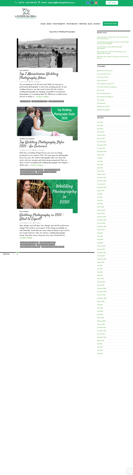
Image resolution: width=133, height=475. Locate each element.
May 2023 (100, 200)
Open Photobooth (102, 80)
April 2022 (100, 243)
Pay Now (112, 3)
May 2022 (100, 239)
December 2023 (101, 177)
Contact (96, 24)
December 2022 (101, 216)
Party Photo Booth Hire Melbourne (107, 87)
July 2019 (99, 344)
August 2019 (100, 340)
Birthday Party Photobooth (105, 70)
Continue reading (43, 97)
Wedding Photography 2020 (46, 244)
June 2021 (100, 269)
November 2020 (101, 291)
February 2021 (101, 282)
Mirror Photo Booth (102, 77)
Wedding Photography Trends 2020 (53, 246)
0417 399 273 (31, 3)
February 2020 (101, 321)
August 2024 (100, 155)
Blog (90, 24)
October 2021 (101, 256)
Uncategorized (101, 103)
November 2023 (101, 181)
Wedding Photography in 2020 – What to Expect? (42, 217)
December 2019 (101, 327)
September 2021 (101, 259)
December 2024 (101, 141)
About (49, 24)
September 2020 (102, 298)
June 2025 (100, 122)
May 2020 (100, 311)
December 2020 (101, 288)
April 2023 (100, 203)
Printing (83, 24)
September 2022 (101, 226)
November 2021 (101, 252)
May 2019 (100, 350)
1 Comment (37, 223)
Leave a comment (35, 81)
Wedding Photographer (39, 101)
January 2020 (101, 324)
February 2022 (101, 246)
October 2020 (101, 295)
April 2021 (100, 275)
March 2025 (100, 132)
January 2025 (101, 138)
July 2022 (100, 233)
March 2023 (100, 207)
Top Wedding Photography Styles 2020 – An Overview (42, 144)
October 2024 (101, 148)
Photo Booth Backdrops (104, 93)
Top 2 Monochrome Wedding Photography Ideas (39, 76)
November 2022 (101, 220)
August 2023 (100, 190)
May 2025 (100, 125)
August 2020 (100, 301)
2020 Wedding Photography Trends (32, 169)
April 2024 (100, 168)
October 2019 (101, 334)
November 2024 (101, 145)
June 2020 (100, 308)
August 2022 (100, 229)
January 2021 (100, 285)
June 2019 (100, 347)
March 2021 (100, 278)
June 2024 (100, 161)
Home (43, 24)
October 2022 (101, 223)
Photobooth (72, 24)
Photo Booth (100, 90)
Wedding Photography (56, 101)
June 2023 (100, 197)
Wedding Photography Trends (30, 246)
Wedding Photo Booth (103, 106)
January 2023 (101, 213)
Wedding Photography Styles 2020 (31, 174)
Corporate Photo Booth (104, 74)
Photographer (25, 101)
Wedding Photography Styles (47, 171)
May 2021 (100, 272)
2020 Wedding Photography (29, 242)
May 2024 (100, 164)
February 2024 (101, 174)
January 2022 (101, 249)
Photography (59, 24)
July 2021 (99, 265)
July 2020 (100, 304)
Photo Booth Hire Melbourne (105, 96)
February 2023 (101, 210)
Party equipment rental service (105, 83)
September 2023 (101, 187)
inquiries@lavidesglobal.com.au (61, 3)
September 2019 (101, 337)
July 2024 (100, 158)
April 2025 (100, 128)
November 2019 (101, 331)
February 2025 (101, 135)
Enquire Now (110, 24)
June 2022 (100, 236)
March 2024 (100, 171)
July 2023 (100, 194)
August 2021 (100, 262)
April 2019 (100, 353)
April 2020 (100, 314)
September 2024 (101, 151)
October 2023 (101, 184)
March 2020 (100, 317)
